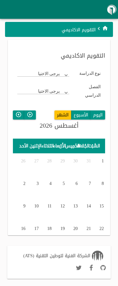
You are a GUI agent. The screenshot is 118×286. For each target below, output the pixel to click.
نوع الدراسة (90, 73)
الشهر (63, 115)
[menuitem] (105, 28)
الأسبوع (81, 115)
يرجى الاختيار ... (49, 73)
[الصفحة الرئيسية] (105, 28)
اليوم (98, 115)
